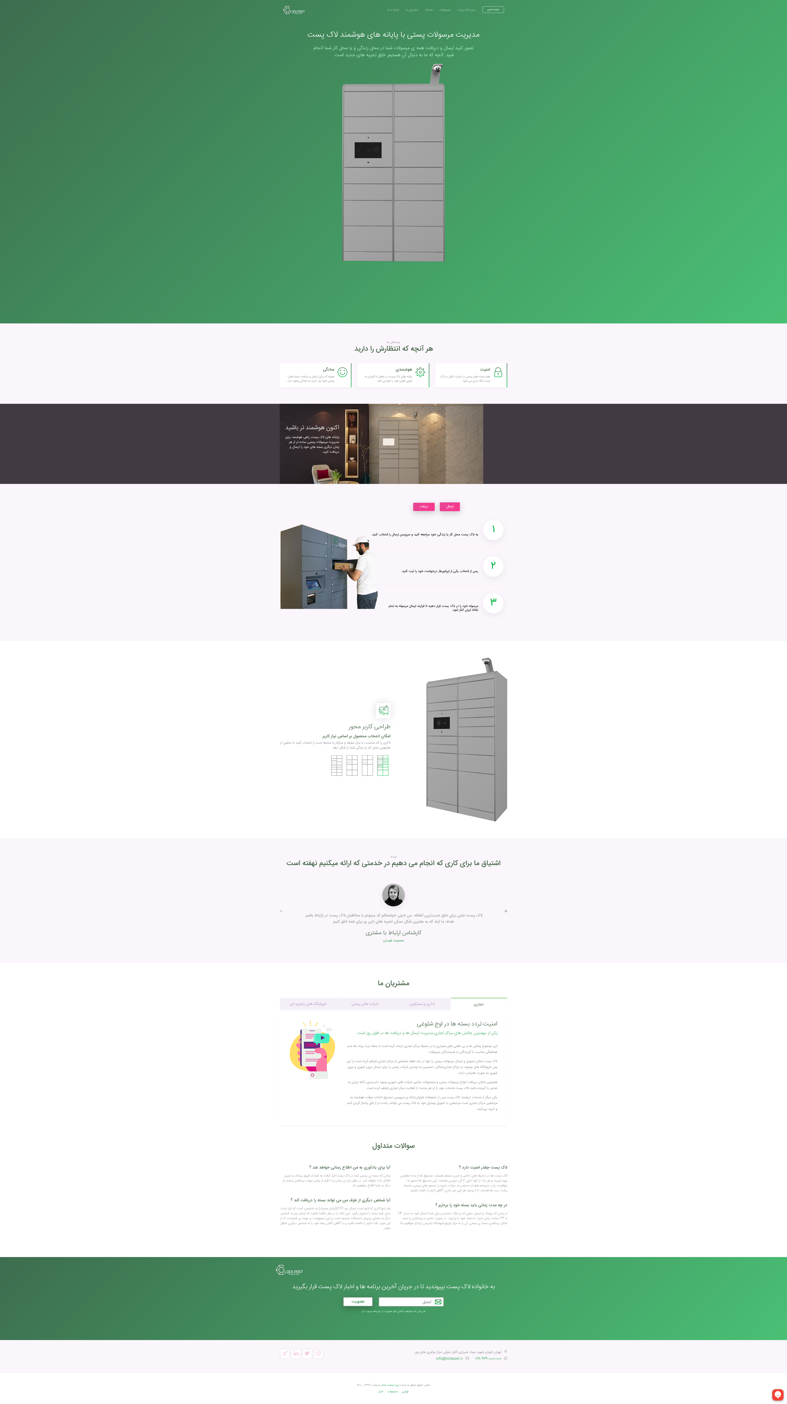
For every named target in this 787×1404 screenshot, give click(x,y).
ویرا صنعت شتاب (389, 1385)
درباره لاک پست (466, 10)
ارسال (449, 506)
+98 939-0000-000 (488, 1359)
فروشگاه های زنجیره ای (308, 1004)
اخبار (381, 1392)
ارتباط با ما (393, 10)
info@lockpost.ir (449, 1359)
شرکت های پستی (365, 1004)
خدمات (429, 10)
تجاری (479, 1004)
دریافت (424, 506)
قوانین (405, 1392)
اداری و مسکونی (422, 1004)
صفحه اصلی (493, 10)
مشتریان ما (412, 10)
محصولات (445, 10)
